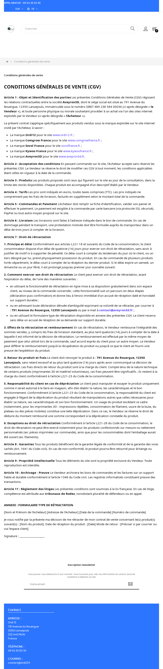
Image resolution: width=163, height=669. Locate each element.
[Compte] (145, 29)
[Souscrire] (130, 584)
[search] (133, 28)
